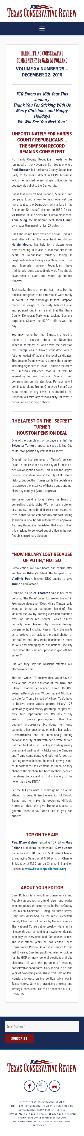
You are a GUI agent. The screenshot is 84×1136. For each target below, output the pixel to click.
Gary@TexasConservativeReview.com (42, 1117)
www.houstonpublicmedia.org (46, 868)
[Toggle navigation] (42, 28)
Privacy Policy (42, 1125)
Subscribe (19, 1038)
